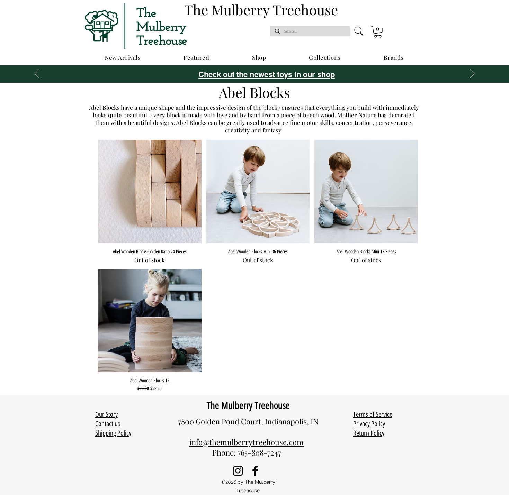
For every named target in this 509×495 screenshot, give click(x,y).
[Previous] (37, 74)
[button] (378, 32)
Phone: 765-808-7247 (246, 452)
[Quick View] (150, 191)
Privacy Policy (369, 424)
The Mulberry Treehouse (248, 405)
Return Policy (368, 433)
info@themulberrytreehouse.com (246, 442)
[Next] (472, 74)
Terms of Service (372, 414)
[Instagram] (238, 471)
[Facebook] (255, 471)
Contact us (107, 424)
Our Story (106, 414)
